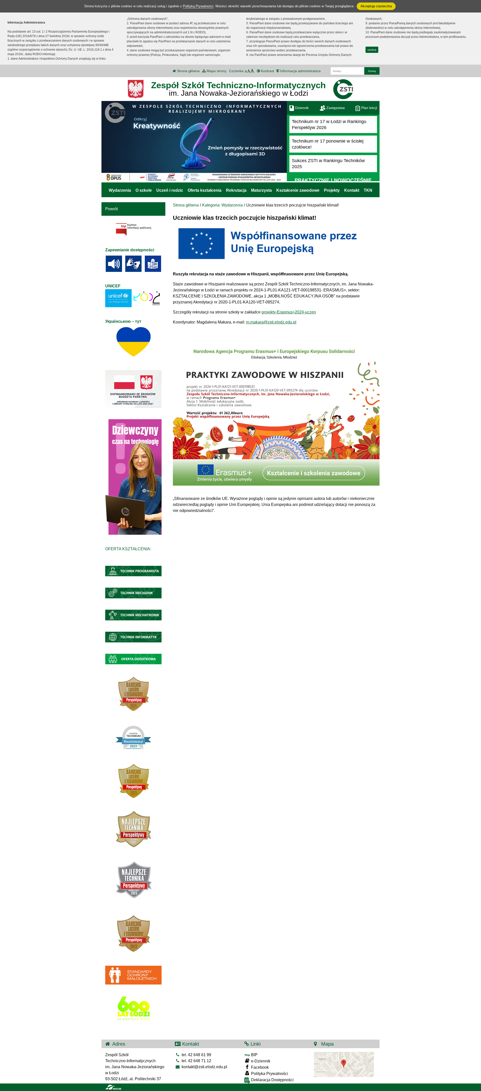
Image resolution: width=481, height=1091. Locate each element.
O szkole (144, 190)
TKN (368, 190)
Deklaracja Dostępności (272, 1080)
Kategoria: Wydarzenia (222, 205)
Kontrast (267, 71)
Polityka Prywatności (269, 1073)
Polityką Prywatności (198, 6)
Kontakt (351, 190)
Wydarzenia (120, 190)
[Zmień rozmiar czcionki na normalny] (246, 71)
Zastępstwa (335, 108)
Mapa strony (216, 71)
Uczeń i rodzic (169, 190)
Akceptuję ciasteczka (376, 6)
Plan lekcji (368, 108)
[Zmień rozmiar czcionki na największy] (252, 71)
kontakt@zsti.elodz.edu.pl (204, 1067)
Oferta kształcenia (204, 190)
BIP (254, 1055)
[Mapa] (344, 1064)
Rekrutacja (236, 190)
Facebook (259, 1067)
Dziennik (301, 108)
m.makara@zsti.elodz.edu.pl (271, 322)
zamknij (372, 49)
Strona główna (188, 71)
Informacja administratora (300, 71)
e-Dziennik (260, 1061)
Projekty (332, 190)
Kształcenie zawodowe (297, 190)
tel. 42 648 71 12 (196, 1061)
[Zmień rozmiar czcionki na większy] (248, 71)
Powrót (111, 209)
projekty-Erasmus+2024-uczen (289, 312)
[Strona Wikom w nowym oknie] (113, 1087)
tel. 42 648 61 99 (196, 1055)
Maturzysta (261, 190)
